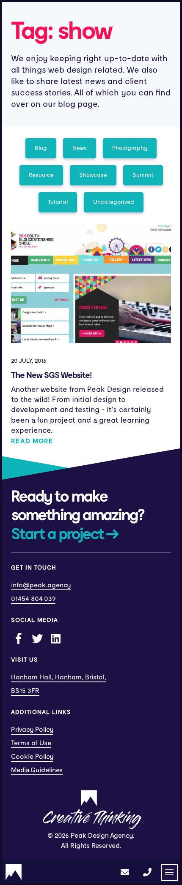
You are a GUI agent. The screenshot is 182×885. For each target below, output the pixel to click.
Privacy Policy (32, 729)
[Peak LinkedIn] (55, 638)
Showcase (93, 175)
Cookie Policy (32, 756)
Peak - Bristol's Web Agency (13, 871)
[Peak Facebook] (18, 638)
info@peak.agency (41, 585)
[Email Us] (124, 872)
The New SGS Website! (51, 375)
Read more (32, 441)
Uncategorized (113, 202)
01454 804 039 (33, 599)
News (79, 148)
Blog (41, 148)
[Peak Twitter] (37, 638)
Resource (41, 175)
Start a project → (64, 534)
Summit (143, 175)
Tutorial (58, 202)
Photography (129, 148)
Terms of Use (31, 743)
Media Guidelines (37, 770)
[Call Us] (147, 872)
